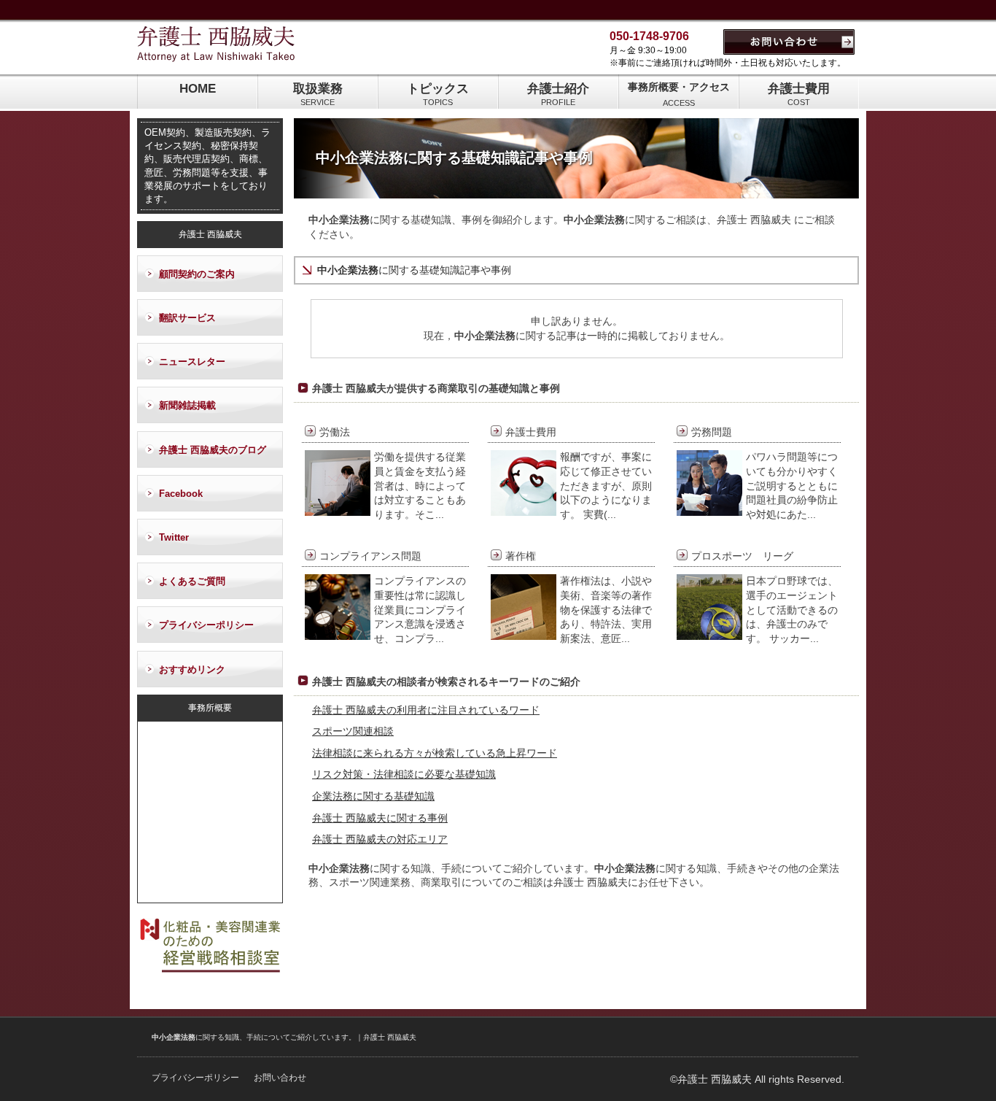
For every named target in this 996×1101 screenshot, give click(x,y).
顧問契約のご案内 (197, 274)
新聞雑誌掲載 (187, 405)
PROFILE (558, 94)
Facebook (181, 493)
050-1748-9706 (649, 36)
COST (799, 94)
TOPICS (438, 94)
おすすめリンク (192, 669)
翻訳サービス (187, 317)
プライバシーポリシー (206, 624)
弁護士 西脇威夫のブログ (212, 449)
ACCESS (679, 94)
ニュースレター (192, 361)
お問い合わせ (280, 1078)
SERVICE (318, 94)
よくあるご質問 (192, 581)
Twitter (174, 537)
